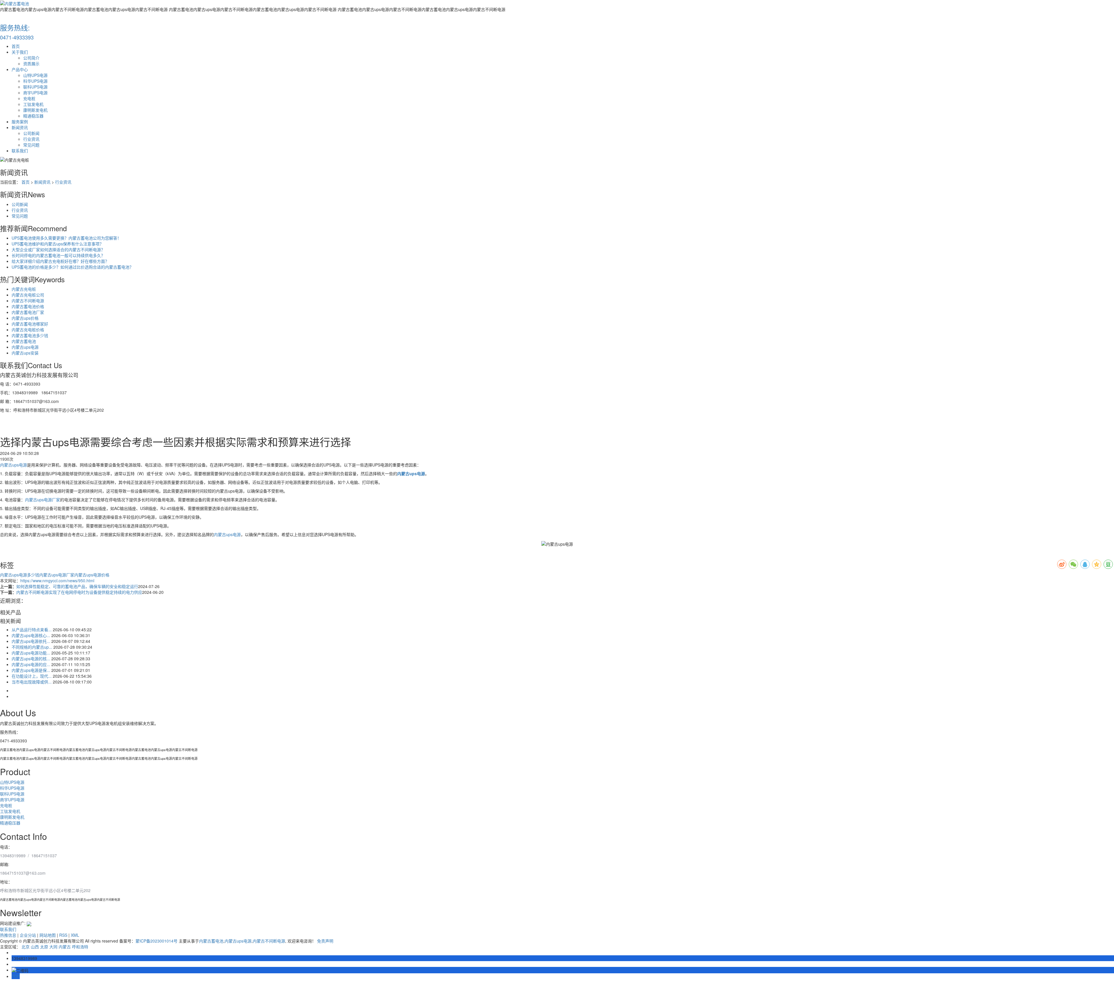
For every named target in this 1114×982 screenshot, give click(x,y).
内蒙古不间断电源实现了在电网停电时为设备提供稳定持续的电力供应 (79, 592)
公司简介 (31, 58)
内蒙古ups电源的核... (31, 658)
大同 (53, 947)
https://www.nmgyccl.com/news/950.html (57, 580)
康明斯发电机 (35, 110)
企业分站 (28, 935)
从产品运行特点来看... (32, 629)
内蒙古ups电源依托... (31, 641)
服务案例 (20, 121)
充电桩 (29, 98)
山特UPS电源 (35, 75)
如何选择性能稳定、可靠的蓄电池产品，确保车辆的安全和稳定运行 (77, 586)
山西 (35, 947)
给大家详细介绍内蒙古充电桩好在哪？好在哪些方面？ (60, 261)
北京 (25, 947)
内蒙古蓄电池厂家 (28, 312)
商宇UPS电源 (35, 92)
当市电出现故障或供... (32, 682)
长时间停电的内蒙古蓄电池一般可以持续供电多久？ (58, 255)
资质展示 (31, 63)
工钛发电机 (33, 104)
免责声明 (325, 941)
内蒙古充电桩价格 (28, 329)
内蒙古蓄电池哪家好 (30, 324)
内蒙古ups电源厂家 (42, 499)
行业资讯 (31, 139)
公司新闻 (31, 133)
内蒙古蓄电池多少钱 (30, 335)
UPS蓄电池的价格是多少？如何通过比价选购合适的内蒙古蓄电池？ (72, 267)
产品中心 (20, 69)
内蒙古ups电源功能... (31, 653)
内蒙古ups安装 (25, 353)
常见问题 (31, 145)
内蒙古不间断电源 (28, 300)
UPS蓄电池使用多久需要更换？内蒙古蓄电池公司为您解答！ (66, 238)
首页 (16, 46)
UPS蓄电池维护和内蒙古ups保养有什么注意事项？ (58, 244)
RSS (63, 935)
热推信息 (8, 935)
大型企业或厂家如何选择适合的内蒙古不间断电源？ (58, 249)
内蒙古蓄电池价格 (28, 306)
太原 (44, 947)
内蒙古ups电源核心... (31, 635)
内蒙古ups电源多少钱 (19, 575)
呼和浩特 (80, 947)
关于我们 (20, 52)
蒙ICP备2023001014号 (156, 941)
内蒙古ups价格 (25, 318)
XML (75, 935)
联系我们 (20, 150)
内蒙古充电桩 (24, 289)
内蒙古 (65, 947)
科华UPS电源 (35, 81)
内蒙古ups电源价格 (91, 575)
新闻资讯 (20, 127)
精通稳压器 (33, 116)
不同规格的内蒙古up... (32, 647)
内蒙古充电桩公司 (28, 295)
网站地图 (47, 935)
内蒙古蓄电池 (24, 341)
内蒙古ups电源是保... (31, 670)
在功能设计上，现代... (32, 676)
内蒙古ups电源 (25, 347)
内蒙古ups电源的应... (31, 664)
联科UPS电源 (35, 87)
